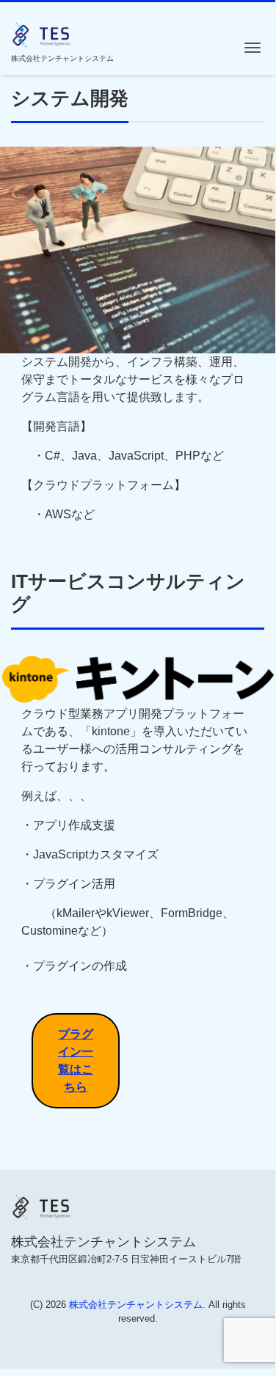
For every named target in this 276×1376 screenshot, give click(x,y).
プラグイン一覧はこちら (75, 1060)
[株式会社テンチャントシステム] (42, 33)
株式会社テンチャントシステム (136, 1304)
